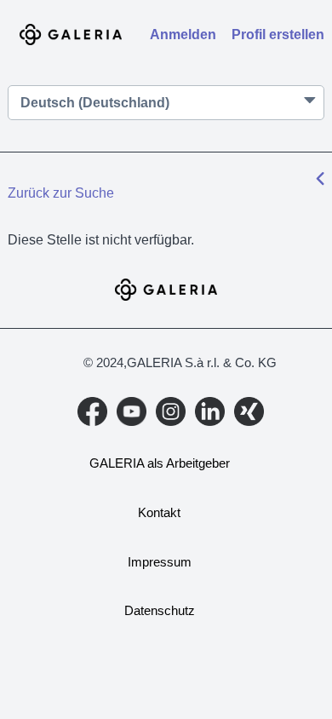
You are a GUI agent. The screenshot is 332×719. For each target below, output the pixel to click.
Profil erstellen (278, 34)
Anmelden (183, 34)
